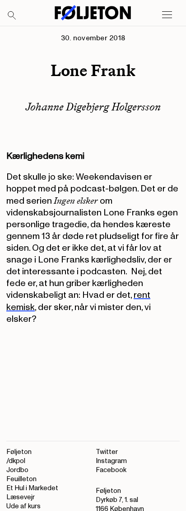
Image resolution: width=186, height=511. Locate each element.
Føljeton (19, 452)
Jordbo (17, 470)
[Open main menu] (167, 15)
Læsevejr (20, 497)
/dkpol (15, 461)
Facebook (111, 470)
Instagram (111, 461)
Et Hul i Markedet (32, 488)
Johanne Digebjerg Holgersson (93, 106)
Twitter (107, 452)
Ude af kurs (23, 506)
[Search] (12, 16)
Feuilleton (21, 479)
